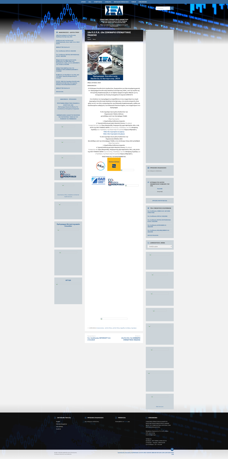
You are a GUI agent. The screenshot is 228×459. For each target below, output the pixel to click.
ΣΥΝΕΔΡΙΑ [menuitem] (108, 2)
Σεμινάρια (133, 328)
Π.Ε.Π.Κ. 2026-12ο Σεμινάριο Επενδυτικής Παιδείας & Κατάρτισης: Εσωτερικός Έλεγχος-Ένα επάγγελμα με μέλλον (68, 83)
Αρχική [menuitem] (83, 2)
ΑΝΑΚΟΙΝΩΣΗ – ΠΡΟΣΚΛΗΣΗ (68, 99)
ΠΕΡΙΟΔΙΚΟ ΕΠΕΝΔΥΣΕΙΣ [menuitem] (121, 2)
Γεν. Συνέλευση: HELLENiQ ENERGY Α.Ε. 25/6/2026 (158, 231)
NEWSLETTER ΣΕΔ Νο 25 (62, 47)
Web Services (159, 406)
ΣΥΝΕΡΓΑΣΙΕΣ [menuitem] (98, 2)
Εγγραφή (159, 188)
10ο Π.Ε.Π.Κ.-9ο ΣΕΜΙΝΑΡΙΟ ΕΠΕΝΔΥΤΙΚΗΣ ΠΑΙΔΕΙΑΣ (130, 339)
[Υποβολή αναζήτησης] (172, 8)
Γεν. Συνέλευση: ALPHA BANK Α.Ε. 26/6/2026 (157, 225)
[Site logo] (114, 15)
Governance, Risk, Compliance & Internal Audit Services (68, 195)
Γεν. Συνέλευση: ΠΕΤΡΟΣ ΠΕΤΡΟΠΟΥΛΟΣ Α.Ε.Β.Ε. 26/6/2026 (67, 55)
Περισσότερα (59, 91)
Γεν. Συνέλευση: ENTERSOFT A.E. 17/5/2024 (99, 339)
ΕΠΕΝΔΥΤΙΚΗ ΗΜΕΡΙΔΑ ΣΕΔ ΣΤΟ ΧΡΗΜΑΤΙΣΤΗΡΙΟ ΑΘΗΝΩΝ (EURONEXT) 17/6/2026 (67, 69)
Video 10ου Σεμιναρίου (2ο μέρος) (114, 134)
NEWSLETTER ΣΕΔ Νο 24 (62, 88)
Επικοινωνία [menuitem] (143, 2)
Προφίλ (58, 421)
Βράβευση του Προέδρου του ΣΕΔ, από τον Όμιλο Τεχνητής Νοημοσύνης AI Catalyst (67, 76)
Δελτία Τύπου (116, 328)
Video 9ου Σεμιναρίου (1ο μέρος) (114, 132)
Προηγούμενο (91, 336)
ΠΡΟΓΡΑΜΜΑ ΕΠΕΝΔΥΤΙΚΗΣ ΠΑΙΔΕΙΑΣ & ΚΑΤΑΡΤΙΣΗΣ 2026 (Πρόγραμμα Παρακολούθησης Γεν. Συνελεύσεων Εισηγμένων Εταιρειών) (68, 106)
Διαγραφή (160, 191)
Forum (126, 421)
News (94, 39)
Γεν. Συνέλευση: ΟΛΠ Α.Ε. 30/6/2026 (66, 51)
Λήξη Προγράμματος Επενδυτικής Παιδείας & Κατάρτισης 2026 (66, 36)
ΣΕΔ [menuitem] (90, 2)
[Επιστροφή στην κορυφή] (172, 449)
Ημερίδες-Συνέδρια (125, 328)
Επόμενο (137, 336)
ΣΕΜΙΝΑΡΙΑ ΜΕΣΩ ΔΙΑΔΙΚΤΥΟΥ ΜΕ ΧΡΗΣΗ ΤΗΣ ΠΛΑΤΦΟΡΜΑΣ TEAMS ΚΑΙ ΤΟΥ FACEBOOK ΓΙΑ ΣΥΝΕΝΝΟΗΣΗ (68, 117)
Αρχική (89, 39)
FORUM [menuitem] (133, 2)
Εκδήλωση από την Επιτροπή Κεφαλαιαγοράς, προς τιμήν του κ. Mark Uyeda (68, 42)
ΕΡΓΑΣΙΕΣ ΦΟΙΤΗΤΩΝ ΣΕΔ (159, 200)
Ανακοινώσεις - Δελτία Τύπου (104, 328)
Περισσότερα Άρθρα (153, 235)
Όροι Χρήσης (59, 426)
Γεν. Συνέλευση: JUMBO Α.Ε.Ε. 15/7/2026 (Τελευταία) (159, 211)
